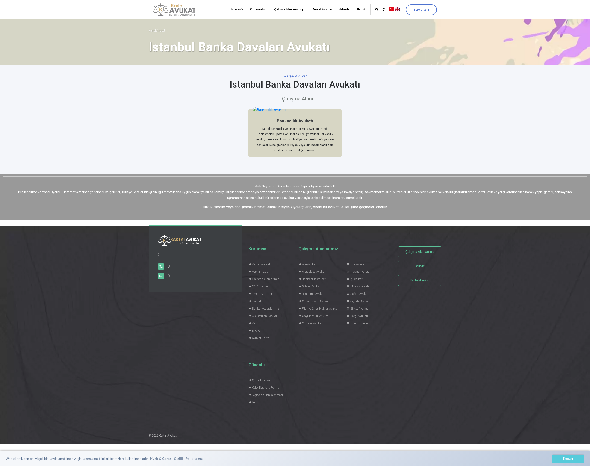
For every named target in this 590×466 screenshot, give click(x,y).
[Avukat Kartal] (180, 243)
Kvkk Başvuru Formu (265, 387)
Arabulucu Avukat (313, 271)
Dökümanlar (260, 286)
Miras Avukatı (359, 286)
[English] (397, 9)
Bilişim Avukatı (311, 286)
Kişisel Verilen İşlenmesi (267, 395)
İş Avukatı (356, 279)
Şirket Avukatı (359, 308)
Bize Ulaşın (421, 9)
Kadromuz (259, 323)
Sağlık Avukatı (359, 293)
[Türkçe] (391, 9)
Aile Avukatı (309, 264)
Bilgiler (256, 330)
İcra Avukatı (358, 264)
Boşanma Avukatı (313, 293)
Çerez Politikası (262, 380)
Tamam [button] (568, 458)
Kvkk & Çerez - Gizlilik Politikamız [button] (176, 458)
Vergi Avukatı (359, 316)
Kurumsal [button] (256, 9)
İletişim (362, 9)
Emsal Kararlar (322, 9)
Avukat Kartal (261, 338)
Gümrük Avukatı (312, 323)
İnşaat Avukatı (359, 271)
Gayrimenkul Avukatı (315, 316)
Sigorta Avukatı (360, 301)
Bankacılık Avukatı (314, 279)
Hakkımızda (260, 271)
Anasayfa (237, 9)
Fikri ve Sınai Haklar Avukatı (320, 308)
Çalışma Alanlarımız (288, 9)
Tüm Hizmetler (359, 323)
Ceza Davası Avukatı (316, 301)
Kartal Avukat (261, 264)
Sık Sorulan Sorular (264, 316)
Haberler (345, 9)
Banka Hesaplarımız (265, 308)
